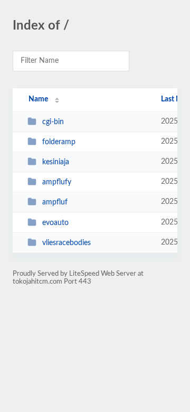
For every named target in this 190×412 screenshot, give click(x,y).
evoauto (55, 223)
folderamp (58, 142)
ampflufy (56, 182)
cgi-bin (53, 122)
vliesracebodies (66, 243)
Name (38, 99)
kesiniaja (55, 162)
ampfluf (55, 202)
